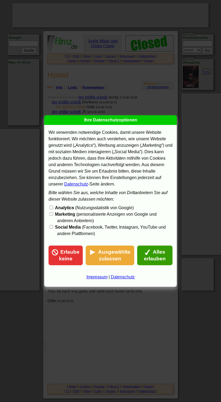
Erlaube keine (69, 255)
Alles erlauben (155, 255)
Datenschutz (76, 184)
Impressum (97, 277)
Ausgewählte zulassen (114, 255)
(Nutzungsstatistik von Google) (94, 207)
